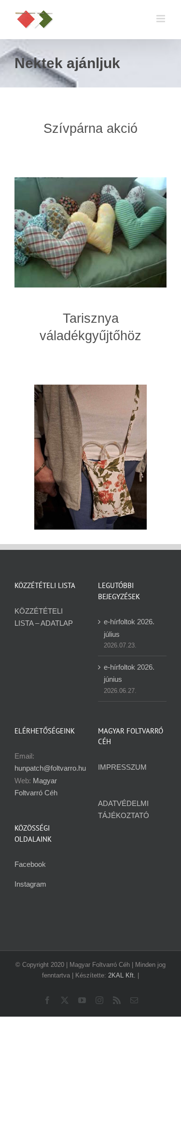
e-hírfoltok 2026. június (129, 673)
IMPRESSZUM (122, 767)
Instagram (30, 884)
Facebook (30, 864)
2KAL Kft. (122, 975)
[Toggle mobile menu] (161, 19)
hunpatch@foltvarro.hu (50, 768)
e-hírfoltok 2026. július (129, 628)
